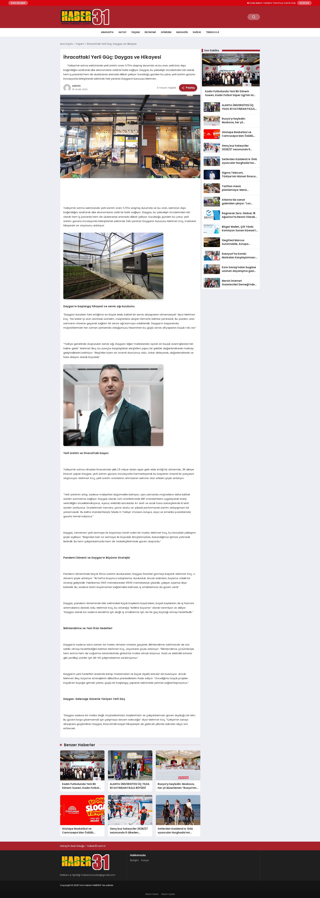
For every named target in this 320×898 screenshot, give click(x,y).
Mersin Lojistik (168, 894)
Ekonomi (150, 32)
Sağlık (197, 32)
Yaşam (135, 32)
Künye (145, 860)
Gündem (166, 32)
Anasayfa (107, 32)
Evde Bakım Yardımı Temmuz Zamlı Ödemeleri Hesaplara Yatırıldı (264, 3)
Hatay (122, 32)
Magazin (182, 32)
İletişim (134, 860)
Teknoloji (212, 32)
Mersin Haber (151, 894)
